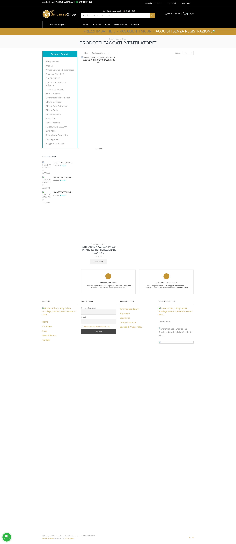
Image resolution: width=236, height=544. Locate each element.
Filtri (86, 53)
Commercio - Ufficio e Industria (56, 84)
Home (85, 25)
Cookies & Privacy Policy (131, 327)
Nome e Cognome (88, 308)
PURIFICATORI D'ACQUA (56, 126)
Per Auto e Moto (53, 114)
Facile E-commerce (48, 538)
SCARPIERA (51, 131)
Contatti (135, 25)
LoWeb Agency (69, 538)
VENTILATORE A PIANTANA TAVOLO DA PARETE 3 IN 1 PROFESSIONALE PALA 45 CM (98, 250)
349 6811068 (129, 11)
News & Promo (120, 25)
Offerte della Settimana (56, 106)
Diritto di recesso (128, 322)
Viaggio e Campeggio (55, 143)
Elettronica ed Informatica (58, 97)
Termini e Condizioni (153, 3)
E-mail (83, 317)
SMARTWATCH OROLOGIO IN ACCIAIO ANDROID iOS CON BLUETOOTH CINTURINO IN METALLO (63, 163)
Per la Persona (53, 122)
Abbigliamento (52, 61)
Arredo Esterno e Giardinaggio (60, 70)
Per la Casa (51, 118)
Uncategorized (52, 139)
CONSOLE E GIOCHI (54, 89)
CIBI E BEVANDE (53, 78)
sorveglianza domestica (57, 135)
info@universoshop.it (112, 11)
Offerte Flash (52, 110)
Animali (49, 65)
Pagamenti (171, 3)
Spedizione (185, 3)
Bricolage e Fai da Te (55, 74)
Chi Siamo (97, 25)
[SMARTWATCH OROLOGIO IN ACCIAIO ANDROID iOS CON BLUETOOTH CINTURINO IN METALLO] (46, 167)
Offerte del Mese (53, 102)
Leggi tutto (98, 262)
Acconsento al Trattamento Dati (97, 326)
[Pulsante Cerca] (152, 15)
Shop (107, 25)
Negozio (118, 39)
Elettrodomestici (98, 244)
